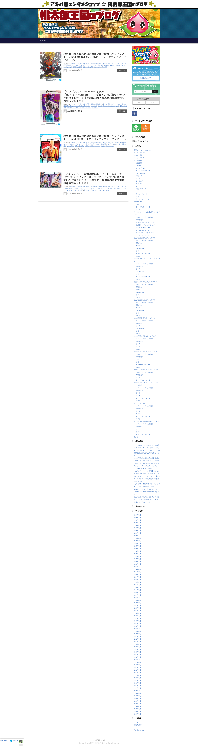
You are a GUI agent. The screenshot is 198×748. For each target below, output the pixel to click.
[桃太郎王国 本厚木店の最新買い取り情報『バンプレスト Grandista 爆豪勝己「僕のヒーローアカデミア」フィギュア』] (50, 82)
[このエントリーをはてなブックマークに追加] (11, 741)
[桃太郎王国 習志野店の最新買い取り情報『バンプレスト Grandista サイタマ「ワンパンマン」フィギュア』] (50, 164)
